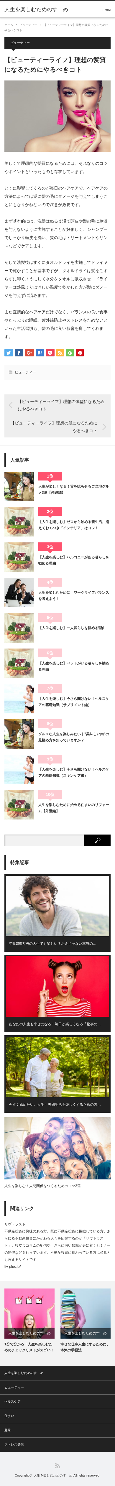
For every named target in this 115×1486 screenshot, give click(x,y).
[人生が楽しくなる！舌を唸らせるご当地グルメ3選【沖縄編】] (19, 486)
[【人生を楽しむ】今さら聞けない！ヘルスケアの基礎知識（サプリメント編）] (19, 698)
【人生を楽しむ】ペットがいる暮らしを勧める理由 (73, 666)
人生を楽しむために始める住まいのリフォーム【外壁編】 (73, 808)
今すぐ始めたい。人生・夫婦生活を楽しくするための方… (55, 1104)
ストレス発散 (14, 1444)
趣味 (7, 1430)
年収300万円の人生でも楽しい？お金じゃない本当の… (52, 944)
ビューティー (28, 25)
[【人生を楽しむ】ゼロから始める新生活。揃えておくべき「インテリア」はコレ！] (19, 522)
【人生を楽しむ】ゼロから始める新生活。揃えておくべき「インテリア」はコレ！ (73, 525)
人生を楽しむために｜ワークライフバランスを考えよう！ (73, 595)
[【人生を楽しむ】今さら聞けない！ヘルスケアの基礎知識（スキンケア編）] (19, 769)
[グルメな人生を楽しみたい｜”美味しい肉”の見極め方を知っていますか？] (19, 734)
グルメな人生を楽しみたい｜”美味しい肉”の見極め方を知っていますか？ (73, 737)
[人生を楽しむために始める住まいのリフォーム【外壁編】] (19, 804)
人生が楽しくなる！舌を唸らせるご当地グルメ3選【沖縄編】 (73, 489)
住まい (9, 1416)
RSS (57, 1465)
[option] (29, 1320)
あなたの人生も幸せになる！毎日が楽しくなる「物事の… (55, 1024)
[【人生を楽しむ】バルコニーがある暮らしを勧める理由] (19, 557)
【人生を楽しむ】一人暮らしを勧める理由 (72, 628)
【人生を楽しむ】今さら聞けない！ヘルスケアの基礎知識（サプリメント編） (73, 702)
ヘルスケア (12, 1401)
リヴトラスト (15, 1224)
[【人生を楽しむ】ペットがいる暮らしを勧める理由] (19, 663)
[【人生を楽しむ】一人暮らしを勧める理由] (19, 628)
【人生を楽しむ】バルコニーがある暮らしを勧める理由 (73, 560)
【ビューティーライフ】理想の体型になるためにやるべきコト (61, 405)
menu (107, 9)
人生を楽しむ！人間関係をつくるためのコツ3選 (42, 1186)
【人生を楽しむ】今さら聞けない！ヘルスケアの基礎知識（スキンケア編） (73, 772)
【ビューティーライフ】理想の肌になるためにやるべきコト (54, 427)
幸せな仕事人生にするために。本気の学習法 (85, 1347)
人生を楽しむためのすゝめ (36, 9)
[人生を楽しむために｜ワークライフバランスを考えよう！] (19, 592)
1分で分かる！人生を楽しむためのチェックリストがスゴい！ (29, 1347)
